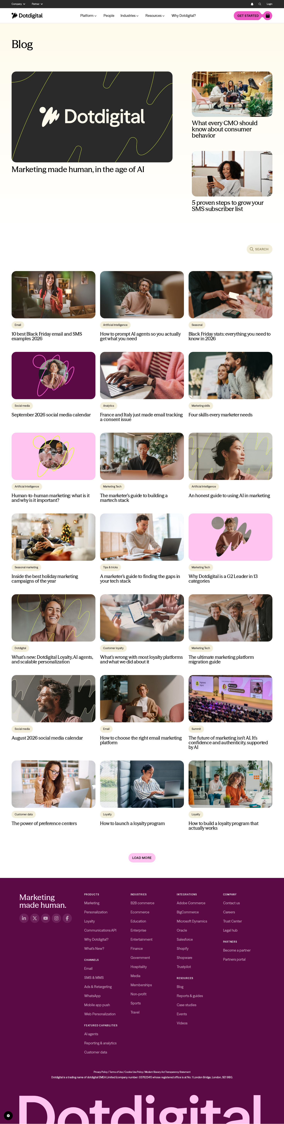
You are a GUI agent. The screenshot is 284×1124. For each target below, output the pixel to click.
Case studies (186, 1005)
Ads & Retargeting (98, 986)
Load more (142, 858)
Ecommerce (140, 912)
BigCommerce (188, 912)
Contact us (231, 903)
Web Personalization (100, 1014)
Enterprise (138, 930)
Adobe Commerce (191, 903)
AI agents (91, 1034)
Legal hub (230, 930)
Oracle (182, 930)
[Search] (260, 4)
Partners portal (234, 959)
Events (182, 1014)
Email (88, 968)
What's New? (94, 948)
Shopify (183, 948)
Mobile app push (97, 1005)
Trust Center (232, 921)
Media (135, 976)
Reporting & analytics (100, 1043)
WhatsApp (92, 996)
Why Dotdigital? (184, 15)
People (109, 15)
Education (138, 921)
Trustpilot (184, 967)
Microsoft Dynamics (192, 921)
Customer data (95, 1052)
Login (269, 4)
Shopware (184, 957)
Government (140, 957)
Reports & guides (190, 996)
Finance (137, 948)
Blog (180, 986)
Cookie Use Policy (134, 1072)
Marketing (91, 903)
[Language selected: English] (244, 4)
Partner (35, 4)
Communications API (100, 930)
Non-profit (138, 994)
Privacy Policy (101, 1072)
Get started (248, 16)
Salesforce (185, 939)
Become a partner (237, 950)
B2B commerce (142, 903)
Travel (135, 1012)
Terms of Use (116, 1072)
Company (17, 4)
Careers (229, 912)
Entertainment (141, 939)
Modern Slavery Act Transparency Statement (167, 1072)
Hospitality (139, 967)
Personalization (95, 912)
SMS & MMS (94, 977)
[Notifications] (252, 4)
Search (262, 249)
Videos (182, 1023)
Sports (136, 1003)
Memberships (141, 985)
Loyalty (89, 921)
